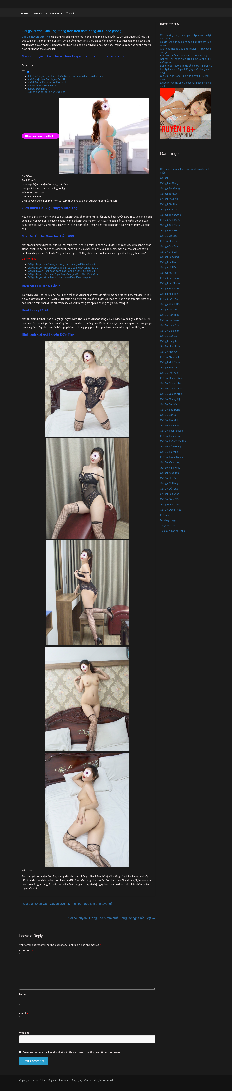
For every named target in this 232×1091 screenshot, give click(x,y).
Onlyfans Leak (168, 525)
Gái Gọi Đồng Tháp (170, 509)
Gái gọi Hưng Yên (169, 299)
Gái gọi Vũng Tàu (169, 472)
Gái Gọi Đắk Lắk (169, 488)
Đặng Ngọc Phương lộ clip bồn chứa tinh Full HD (186, 65)
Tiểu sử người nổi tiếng (172, 530)
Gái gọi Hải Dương (170, 278)
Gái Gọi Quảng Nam (171, 383)
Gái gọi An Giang (169, 183)
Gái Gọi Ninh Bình (170, 357)
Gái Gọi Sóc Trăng (170, 409)
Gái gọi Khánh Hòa (170, 304)
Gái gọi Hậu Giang (170, 288)
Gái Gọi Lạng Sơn (169, 330)
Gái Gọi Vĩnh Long (170, 462)
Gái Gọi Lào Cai (168, 335)
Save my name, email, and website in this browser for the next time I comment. (72, 1052)
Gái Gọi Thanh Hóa (170, 436)
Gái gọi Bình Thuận (170, 225)
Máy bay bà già (168, 520)
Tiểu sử (37, 13)
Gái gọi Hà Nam (168, 262)
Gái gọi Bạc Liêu (169, 199)
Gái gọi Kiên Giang (170, 309)
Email (23, 1013)
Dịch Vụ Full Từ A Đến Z (43, 85)
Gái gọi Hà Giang (169, 256)
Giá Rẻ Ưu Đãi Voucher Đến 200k (48, 82)
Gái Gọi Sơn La (168, 415)
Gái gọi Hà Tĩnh (168, 272)
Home (24, 13)
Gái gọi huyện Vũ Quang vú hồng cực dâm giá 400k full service (62, 264)
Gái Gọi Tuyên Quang (172, 457)
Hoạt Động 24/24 (39, 88)
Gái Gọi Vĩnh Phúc (170, 467)
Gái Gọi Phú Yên (169, 372)
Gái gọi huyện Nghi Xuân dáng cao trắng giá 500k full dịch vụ (61, 270)
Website (24, 1032)
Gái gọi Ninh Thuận (170, 362)
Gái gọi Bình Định (169, 230)
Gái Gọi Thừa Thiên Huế (173, 441)
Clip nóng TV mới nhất (61, 13)
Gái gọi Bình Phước (170, 220)
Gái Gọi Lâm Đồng (170, 325)
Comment (26, 950)
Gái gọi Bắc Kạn (168, 193)
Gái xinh (164, 515)
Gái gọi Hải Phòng (170, 283)
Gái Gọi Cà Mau (168, 235)
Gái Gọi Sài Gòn (169, 404)
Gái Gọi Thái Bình (169, 425)
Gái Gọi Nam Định (170, 346)
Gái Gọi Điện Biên (169, 499)
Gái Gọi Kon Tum (169, 314)
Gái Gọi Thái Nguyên (171, 430)
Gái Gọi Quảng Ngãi (171, 388)
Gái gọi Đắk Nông (169, 494)
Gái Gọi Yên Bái (168, 478)
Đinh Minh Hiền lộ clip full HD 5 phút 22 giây (183, 55)
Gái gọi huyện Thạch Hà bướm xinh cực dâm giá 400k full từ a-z (63, 267)
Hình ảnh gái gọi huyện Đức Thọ (47, 91)
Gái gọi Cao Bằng (169, 246)
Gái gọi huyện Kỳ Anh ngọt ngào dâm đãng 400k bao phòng (60, 277)
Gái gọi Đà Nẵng (169, 483)
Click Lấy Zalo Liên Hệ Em (40, 136)
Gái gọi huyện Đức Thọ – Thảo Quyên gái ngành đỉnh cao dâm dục (66, 76)
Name (24, 994)
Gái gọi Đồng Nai (169, 504)
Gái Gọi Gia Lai (168, 251)
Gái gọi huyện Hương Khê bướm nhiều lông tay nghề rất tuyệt (111, 918)
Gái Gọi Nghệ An (169, 351)
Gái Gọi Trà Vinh (169, 451)
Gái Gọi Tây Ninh (169, 420)
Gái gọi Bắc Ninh (169, 204)
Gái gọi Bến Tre (168, 209)
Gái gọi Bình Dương (170, 214)
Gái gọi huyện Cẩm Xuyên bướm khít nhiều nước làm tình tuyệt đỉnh (67, 903)
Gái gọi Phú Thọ (169, 367)
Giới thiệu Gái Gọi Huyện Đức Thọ (48, 79)
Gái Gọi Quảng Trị (170, 399)
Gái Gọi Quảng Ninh (171, 393)
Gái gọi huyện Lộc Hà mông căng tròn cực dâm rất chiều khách (63, 274)
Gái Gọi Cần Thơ (169, 241)
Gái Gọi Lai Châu (169, 320)
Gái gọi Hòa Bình (169, 293)
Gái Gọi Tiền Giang (170, 446)
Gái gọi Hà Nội (168, 267)
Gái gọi (164, 177)
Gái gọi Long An (168, 341)
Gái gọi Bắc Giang (170, 188)
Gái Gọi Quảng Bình (171, 378)
